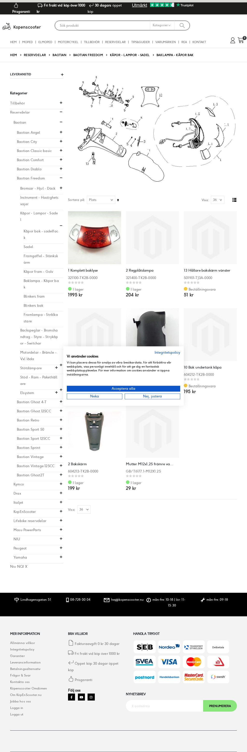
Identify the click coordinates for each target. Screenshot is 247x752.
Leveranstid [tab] (20, 74)
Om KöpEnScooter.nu (25, 695)
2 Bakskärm (77, 464)
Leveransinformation (25, 662)
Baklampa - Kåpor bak (41, 284)
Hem (13, 55)
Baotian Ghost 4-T (32, 402)
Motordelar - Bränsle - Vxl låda (38, 355)
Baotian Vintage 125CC (36, 466)
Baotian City (27, 142)
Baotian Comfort (30, 160)
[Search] (182, 25)
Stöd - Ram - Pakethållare (38, 380)
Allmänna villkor (22, 643)
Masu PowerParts (27, 530)
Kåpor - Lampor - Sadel (130, 55)
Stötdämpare (31, 368)
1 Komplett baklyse (83, 270)
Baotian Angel (28, 132)
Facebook (71, 697)
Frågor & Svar (20, 675)
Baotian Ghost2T (30, 475)
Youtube (81, 697)
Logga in (16, 708)
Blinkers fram (34, 296)
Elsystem (27, 393)
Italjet (18, 502)
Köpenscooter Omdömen (28, 688)
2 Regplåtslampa (139, 270)
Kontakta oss (20, 682)
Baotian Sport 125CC (33, 438)
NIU (17, 539)
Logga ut (17, 714)
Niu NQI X (18, 566)
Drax (17, 493)
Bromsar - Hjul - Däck (37, 188)
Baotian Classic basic (34, 151)
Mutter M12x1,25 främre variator (150, 464)
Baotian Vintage (30, 457)
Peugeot (20, 548)
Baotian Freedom (88, 55)
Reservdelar (35, 55)
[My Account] (233, 40)
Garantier (17, 656)
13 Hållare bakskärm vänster (207, 270)
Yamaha (20, 557)
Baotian (59, 55)
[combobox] (122, 25)
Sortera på (76, 200)
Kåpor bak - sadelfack (41, 234)
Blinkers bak (33, 305)
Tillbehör (17, 103)
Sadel (28, 247)
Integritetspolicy (22, 649)
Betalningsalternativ (25, 669)
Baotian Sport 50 (30, 429)
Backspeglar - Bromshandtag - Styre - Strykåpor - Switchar (39, 336)
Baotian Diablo (29, 169)
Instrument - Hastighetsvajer (39, 200)
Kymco (19, 484)
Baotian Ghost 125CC (34, 411)
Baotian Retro (28, 420)
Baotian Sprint (28, 448)
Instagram (91, 697)
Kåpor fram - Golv (38, 271)
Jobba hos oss (20, 701)
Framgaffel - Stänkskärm (41, 259)
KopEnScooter (25, 512)
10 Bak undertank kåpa (202, 367)
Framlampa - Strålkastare (41, 317)
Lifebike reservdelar (30, 521)
